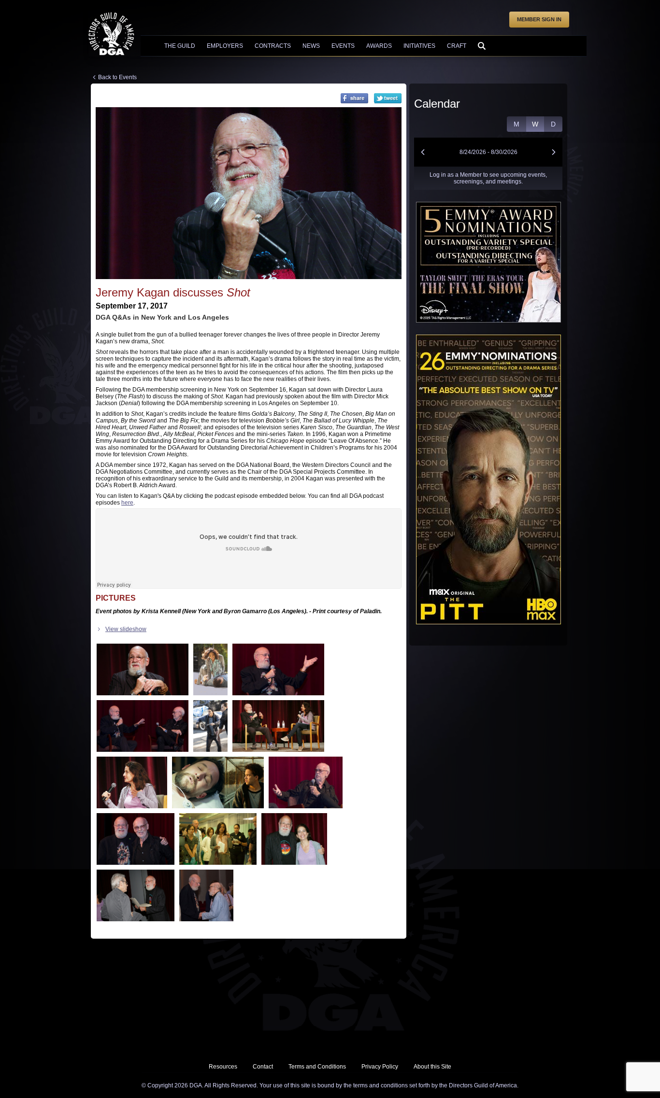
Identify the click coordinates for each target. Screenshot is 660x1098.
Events (343, 45)
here (127, 502)
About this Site (432, 1066)
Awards (379, 45)
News (311, 45)
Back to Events (117, 77)
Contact (263, 1066)
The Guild (179, 45)
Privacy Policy (379, 1066)
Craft (456, 45)
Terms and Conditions (317, 1066)
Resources (223, 1066)
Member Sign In (539, 19)
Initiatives (419, 45)
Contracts (273, 45)
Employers (225, 45)
